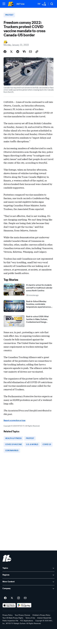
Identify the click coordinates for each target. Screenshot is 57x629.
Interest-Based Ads (44, 618)
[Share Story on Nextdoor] (24, 51)
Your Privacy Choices (22, 615)
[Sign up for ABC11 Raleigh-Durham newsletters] (25, 598)
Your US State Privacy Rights (12, 618)
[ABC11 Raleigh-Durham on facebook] (5, 598)
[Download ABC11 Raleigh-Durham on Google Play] (24, 605)
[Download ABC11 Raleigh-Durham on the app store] (9, 605)
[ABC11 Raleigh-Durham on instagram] (18, 598)
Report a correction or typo (14, 420)
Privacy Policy (7, 615)
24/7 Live (20, 4)
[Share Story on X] (11, 51)
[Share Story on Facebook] (5, 51)
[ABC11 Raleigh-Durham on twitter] (12, 598)
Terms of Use (30, 618)
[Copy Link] (36, 51)
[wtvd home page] (6, 558)
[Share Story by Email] (30, 51)
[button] (4, 4)
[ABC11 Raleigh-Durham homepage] (11, 4)
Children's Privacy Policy (41, 615)
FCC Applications (26, 621)
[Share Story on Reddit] (17, 51)
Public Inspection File (10, 621)
